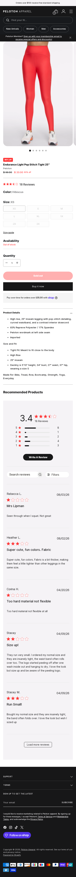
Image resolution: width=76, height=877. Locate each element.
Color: (13, 192)
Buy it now (38, 286)
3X (38, 223)
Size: (8, 202)
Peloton (7, 168)
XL (38, 216)
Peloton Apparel (28, 849)
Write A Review (38, 457)
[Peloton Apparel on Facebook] (5, 828)
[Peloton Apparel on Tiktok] (16, 828)
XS (14, 208)
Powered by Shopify (12, 855)
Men (44, 29)
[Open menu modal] (71, 11)
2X (14, 223)
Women (30, 29)
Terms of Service (45, 817)
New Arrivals (12, 29)
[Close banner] (70, 38)
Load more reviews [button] (38, 744)
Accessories (59, 29)
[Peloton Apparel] (17, 11)
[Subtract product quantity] (6, 262)
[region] (37, 428)
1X (61, 216)
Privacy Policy (36, 819)
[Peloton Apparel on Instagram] (11, 828)
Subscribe (67, 802)
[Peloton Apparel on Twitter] (22, 828)
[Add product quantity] (17, 262)
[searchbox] (22, 474)
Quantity (9, 255)
